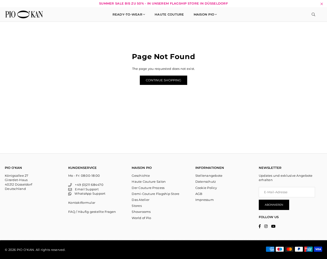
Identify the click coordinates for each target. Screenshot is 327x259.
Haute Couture (169, 14)
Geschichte (141, 175)
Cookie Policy (206, 188)
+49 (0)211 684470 (87, 185)
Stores (137, 206)
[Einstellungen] (320, 14)
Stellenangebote (209, 175)
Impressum (204, 200)
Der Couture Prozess (148, 188)
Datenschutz (205, 181)
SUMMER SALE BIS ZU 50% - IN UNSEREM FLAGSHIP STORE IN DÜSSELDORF (163, 3)
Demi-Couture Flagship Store (155, 194)
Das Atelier (140, 200)
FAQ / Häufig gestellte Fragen (92, 212)
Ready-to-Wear (127, 14)
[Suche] (313, 14)
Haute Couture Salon (149, 181)
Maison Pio (204, 14)
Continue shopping (163, 80)
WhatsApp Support (88, 193)
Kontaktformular (81, 202)
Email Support (85, 189)
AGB (199, 194)
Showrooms (141, 212)
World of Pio (141, 218)
